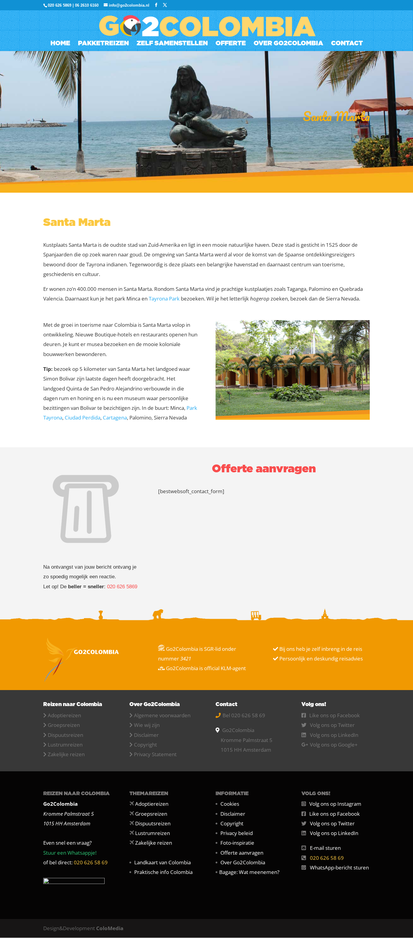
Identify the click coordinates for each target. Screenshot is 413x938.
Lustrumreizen (65, 744)
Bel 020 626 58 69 (244, 715)
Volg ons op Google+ (334, 744)
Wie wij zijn (147, 724)
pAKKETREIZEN (103, 44)
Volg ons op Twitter (332, 724)
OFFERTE (231, 44)
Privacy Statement (155, 754)
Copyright (145, 744)
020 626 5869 (122, 586)
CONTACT (347, 44)
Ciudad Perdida (82, 417)
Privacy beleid (236, 833)
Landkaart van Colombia (162, 862)
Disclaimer (146, 734)
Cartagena (115, 417)
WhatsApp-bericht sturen (339, 867)
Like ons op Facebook (334, 715)
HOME (60, 44)
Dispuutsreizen (65, 734)
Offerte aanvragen (241, 852)
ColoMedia (109, 928)
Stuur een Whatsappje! (69, 852)
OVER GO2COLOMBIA (288, 44)
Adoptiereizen (64, 715)
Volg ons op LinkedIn (334, 734)
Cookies (229, 803)
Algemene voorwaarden (162, 715)
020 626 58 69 (91, 862)
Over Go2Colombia (242, 862)
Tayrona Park (164, 298)
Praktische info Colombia (163, 872)
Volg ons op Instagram (335, 803)
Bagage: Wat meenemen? (249, 872)
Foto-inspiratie (237, 842)
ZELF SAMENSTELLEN (172, 44)
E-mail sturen (325, 847)
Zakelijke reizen (66, 754)
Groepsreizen (64, 724)
